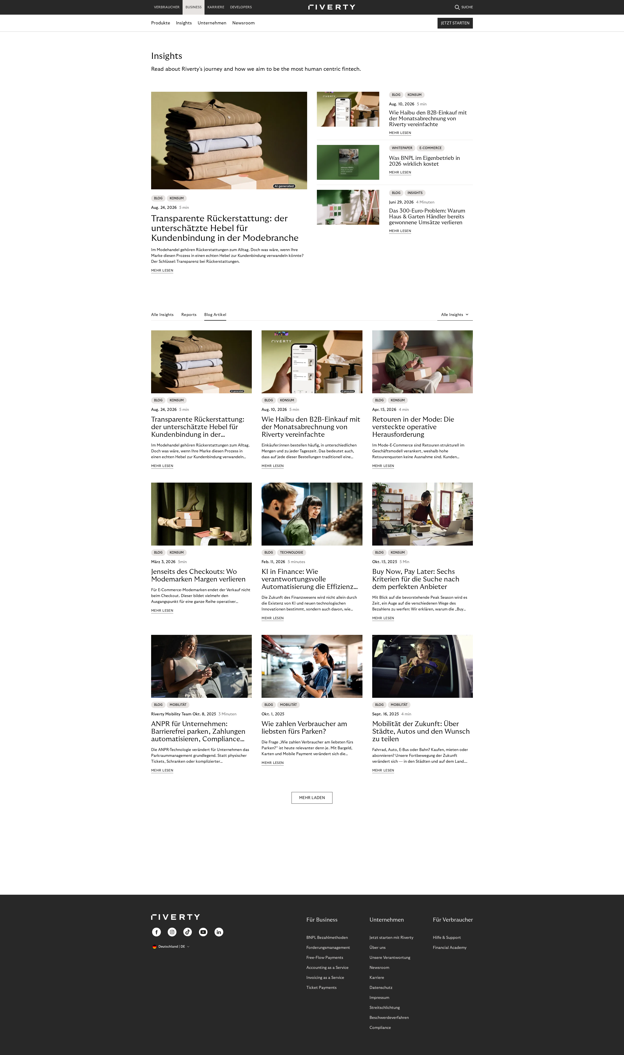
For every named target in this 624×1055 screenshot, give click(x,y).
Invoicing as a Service (325, 978)
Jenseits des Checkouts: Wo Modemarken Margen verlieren (198, 575)
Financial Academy (450, 948)
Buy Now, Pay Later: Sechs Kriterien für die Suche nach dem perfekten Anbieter (415, 579)
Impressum (379, 998)
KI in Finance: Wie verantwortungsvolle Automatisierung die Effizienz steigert (307, 579)
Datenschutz (381, 988)
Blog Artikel (215, 315)
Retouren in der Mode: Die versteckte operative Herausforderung (413, 427)
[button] (455, 314)
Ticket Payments (321, 988)
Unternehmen (212, 23)
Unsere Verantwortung (390, 958)
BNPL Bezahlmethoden (327, 938)
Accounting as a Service (327, 968)
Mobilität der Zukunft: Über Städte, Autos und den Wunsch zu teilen (421, 731)
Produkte (160, 23)
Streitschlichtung (385, 1008)
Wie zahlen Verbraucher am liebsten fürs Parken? (304, 727)
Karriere (377, 978)
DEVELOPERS (241, 7)
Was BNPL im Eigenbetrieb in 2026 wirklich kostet (424, 161)
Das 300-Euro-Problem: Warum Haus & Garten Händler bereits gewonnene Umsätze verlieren (427, 216)
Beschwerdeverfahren (389, 1018)
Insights (184, 23)
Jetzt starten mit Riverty (391, 938)
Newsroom (243, 23)
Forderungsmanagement (328, 948)
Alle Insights (162, 315)
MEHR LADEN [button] (312, 798)
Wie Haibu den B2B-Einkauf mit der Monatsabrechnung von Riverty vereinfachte (428, 118)
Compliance (380, 1028)
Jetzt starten (455, 23)
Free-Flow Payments (324, 958)
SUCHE (467, 7)
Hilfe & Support (447, 938)
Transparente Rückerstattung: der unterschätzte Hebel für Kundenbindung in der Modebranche (225, 228)
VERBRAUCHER (167, 7)
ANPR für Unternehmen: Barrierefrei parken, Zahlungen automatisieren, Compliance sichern (198, 731)
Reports (188, 315)
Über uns (378, 948)
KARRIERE (215, 7)
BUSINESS (193, 7)
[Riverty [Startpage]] (330, 7)
